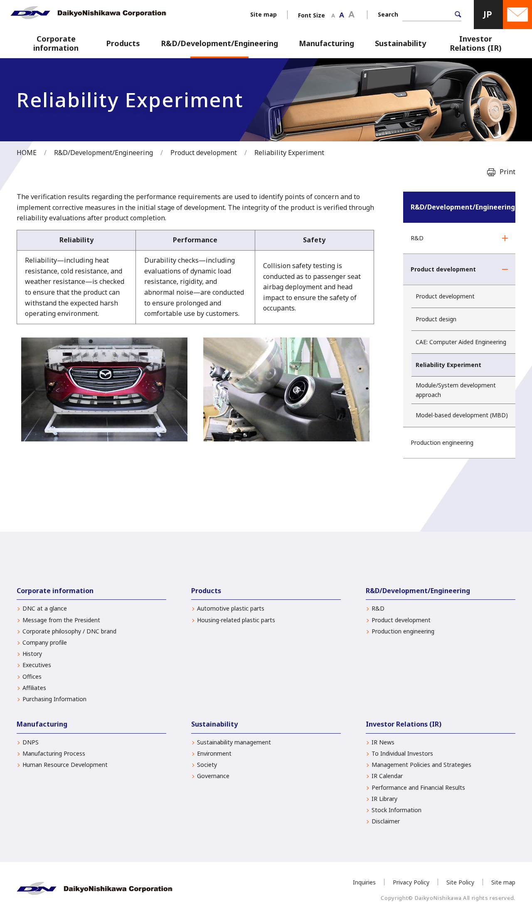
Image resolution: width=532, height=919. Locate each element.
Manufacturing (326, 43)
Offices (32, 676)
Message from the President (61, 620)
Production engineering (442, 442)
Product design (436, 319)
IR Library (384, 799)
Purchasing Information (54, 699)
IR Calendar (387, 776)
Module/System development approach (456, 389)
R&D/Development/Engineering (219, 43)
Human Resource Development (65, 765)
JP (488, 14)
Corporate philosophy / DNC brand (69, 631)
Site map (263, 14)
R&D (417, 238)
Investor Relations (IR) (476, 43)
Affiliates (34, 688)
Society (207, 765)
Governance (213, 776)
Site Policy (460, 882)
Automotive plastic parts (230, 608)
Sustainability (400, 43)
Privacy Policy (411, 882)
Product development (203, 152)
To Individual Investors (402, 753)
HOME (27, 152)
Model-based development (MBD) (462, 415)
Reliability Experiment (448, 365)
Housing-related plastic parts (236, 620)
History (32, 654)
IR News (383, 742)
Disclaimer (386, 821)
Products (123, 43)
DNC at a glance (44, 608)
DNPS (30, 742)
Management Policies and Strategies (421, 765)
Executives (36, 665)
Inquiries (364, 882)
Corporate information (56, 43)
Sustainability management (234, 742)
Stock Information (396, 810)
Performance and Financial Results (418, 787)
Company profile (44, 642)
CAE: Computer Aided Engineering (461, 342)
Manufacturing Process (53, 753)
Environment (214, 753)
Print (507, 171)
